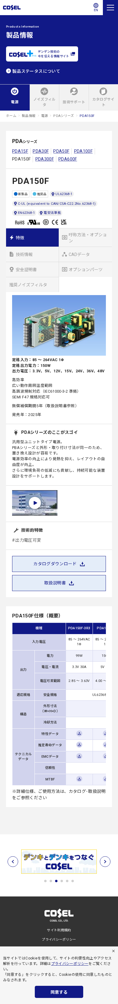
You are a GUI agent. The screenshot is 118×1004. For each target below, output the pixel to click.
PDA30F (41, 151)
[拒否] (113, 950)
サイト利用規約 (59, 930)
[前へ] (13, 861)
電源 (44, 116)
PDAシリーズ (63, 116)
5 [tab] (67, 881)
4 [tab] (62, 881)
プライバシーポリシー (70, 964)
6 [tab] (72, 881)
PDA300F (44, 159)
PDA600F (67, 159)
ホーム (11, 116)
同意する (59, 992)
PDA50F (61, 151)
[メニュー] (110, 7)
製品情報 (28, 116)
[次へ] (105, 861)
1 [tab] (45, 881)
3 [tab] (56, 881)
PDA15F (20, 151)
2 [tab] (51, 881)
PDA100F (83, 151)
